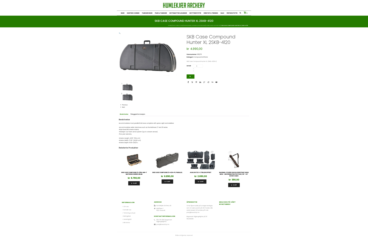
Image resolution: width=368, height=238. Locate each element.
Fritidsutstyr (232, 13)
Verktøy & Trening (211, 13)
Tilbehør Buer (147, 13)
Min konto (126, 223)
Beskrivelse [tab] (124, 114)
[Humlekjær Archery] (184, 5)
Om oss (126, 206)
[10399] (190, 76)
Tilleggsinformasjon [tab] (137, 114)
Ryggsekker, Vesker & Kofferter (194, 25)
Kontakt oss (127, 210)
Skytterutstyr (195, 13)
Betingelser (127, 216)
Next (123, 107)
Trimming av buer (129, 213)
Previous (125, 105)
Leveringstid (127, 219)
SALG (222, 13)
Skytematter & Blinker (178, 13)
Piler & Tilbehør (161, 13)
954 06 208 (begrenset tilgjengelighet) (164, 220)
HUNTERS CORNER (133, 13)
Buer (122, 13)
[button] (119, 33)
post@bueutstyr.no (162, 224)
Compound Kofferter (213, 25)
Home (170, 25)
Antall (189, 66)
